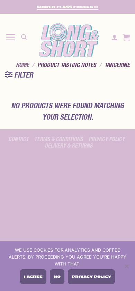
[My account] (114, 37)
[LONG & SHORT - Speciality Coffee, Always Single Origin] (69, 40)
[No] (126, 267)
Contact (18, 139)
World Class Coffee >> (67, 7)
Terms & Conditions (58, 139)
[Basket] (126, 37)
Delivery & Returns (68, 146)
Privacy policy (107, 139)
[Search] (24, 37)
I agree (33, 277)
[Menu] (10, 37)
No (57, 277)
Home (22, 65)
